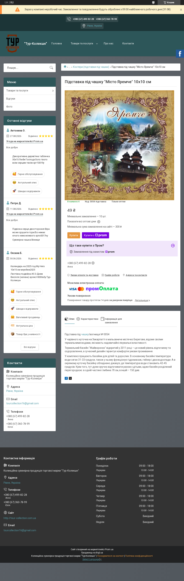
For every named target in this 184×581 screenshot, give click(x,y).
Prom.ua (109, 549)
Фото (9, 106)
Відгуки (10, 98)
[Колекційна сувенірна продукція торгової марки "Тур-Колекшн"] (13, 44)
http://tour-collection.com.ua (20, 518)
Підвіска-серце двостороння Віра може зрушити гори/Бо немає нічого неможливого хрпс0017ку (31, 232)
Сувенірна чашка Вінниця (26, 239)
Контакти (128, 43)
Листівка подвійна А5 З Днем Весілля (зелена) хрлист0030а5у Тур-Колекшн (31, 277)
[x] (70, 378)
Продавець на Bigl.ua (92, 552)
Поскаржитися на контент (110, 556)
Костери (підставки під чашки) (91, 66)
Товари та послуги (82, 43)
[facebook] (66, 378)
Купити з (89, 235)
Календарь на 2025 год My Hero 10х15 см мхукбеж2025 (28, 268)
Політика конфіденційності (139, 556)
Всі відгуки (30, 347)
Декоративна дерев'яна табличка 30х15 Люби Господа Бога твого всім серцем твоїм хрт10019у (31, 159)
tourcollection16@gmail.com (22, 403)
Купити (74, 235)
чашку (85, 334)
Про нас (108, 43)
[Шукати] (51, 67)
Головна (56, 43)
